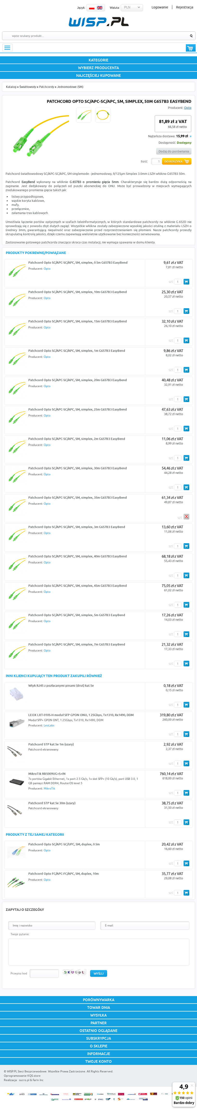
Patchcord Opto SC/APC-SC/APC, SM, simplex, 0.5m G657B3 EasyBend (78, 262)
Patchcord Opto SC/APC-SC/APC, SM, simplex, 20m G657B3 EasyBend (77, 380)
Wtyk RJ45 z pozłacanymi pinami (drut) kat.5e (61, 685)
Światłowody (27, 87)
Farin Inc (38, 1080)
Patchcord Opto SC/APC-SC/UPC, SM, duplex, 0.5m (64, 844)
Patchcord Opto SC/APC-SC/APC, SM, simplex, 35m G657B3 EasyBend (77, 497)
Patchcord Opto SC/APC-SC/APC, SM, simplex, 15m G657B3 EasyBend (77, 321)
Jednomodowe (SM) (70, 87)
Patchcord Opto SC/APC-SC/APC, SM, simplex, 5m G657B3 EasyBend (76, 615)
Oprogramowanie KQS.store (22, 1075)
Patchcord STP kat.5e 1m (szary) (51, 744)
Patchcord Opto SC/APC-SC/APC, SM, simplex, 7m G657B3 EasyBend (76, 644)
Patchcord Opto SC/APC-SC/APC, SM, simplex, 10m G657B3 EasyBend (77, 292)
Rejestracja (184, 7)
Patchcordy (46, 87)
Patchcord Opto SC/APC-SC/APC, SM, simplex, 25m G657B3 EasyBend (77, 409)
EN (100, 8)
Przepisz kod (19, 973)
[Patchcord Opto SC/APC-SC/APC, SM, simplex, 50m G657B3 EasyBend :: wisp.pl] (39, 165)
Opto (187, 108)
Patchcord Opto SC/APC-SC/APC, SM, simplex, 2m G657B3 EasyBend (76, 439)
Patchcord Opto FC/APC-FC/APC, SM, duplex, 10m (63, 873)
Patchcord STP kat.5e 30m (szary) (51, 803)
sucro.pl (24, 1080)
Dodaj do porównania (174, 151)
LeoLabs (49, 725)
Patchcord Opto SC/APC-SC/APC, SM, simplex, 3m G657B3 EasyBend (76, 527)
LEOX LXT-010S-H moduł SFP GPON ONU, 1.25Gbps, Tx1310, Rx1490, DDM (81, 715)
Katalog (11, 87)
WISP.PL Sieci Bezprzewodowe (27, 1071)
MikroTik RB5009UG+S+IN (47, 774)
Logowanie (160, 7)
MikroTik (49, 788)
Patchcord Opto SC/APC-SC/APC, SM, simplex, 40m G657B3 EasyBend (77, 556)
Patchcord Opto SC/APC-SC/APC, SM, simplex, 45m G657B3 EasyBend (77, 585)
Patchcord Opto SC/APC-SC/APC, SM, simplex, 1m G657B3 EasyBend (76, 350)
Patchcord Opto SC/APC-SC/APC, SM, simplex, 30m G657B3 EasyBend (77, 468)
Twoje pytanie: (20, 934)
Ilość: (144, 161)
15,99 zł (182, 136)
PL (92, 8)
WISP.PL (98, 22)
